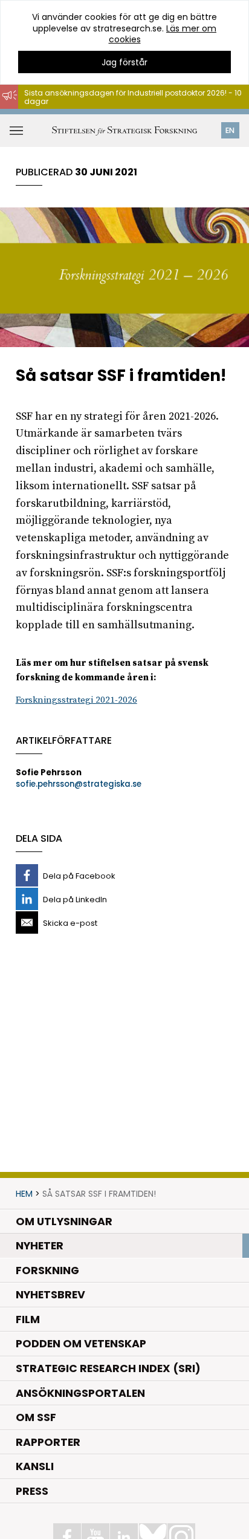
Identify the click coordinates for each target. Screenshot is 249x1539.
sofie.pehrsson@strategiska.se (78, 784)
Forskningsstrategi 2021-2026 (76, 700)
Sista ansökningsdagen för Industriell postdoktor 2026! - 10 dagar (133, 97)
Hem (24, 1194)
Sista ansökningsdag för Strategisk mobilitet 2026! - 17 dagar (124, 114)
